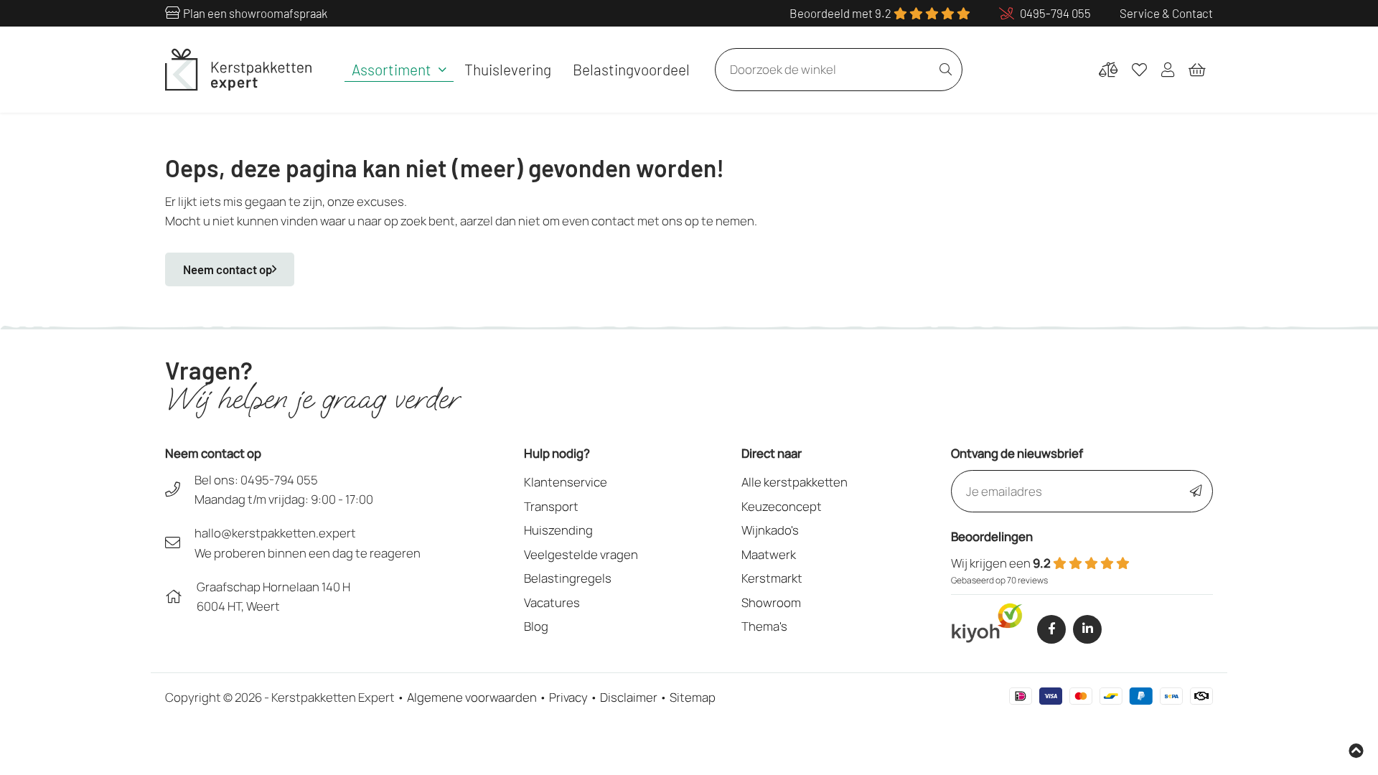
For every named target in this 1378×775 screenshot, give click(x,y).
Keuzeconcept (781, 506)
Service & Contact (1166, 13)
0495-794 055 (279, 479)
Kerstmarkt (771, 578)
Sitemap (693, 697)
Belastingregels (567, 578)
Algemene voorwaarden (472, 697)
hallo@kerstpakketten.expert (275, 533)
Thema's (764, 626)
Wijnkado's (770, 530)
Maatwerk (768, 554)
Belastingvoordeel (631, 69)
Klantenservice (565, 482)
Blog (536, 626)
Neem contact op (227, 269)
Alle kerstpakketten (794, 482)
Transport (551, 506)
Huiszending (558, 530)
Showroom (771, 602)
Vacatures (552, 602)
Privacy (568, 697)
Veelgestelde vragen (581, 554)
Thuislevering (507, 69)
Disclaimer (628, 697)
